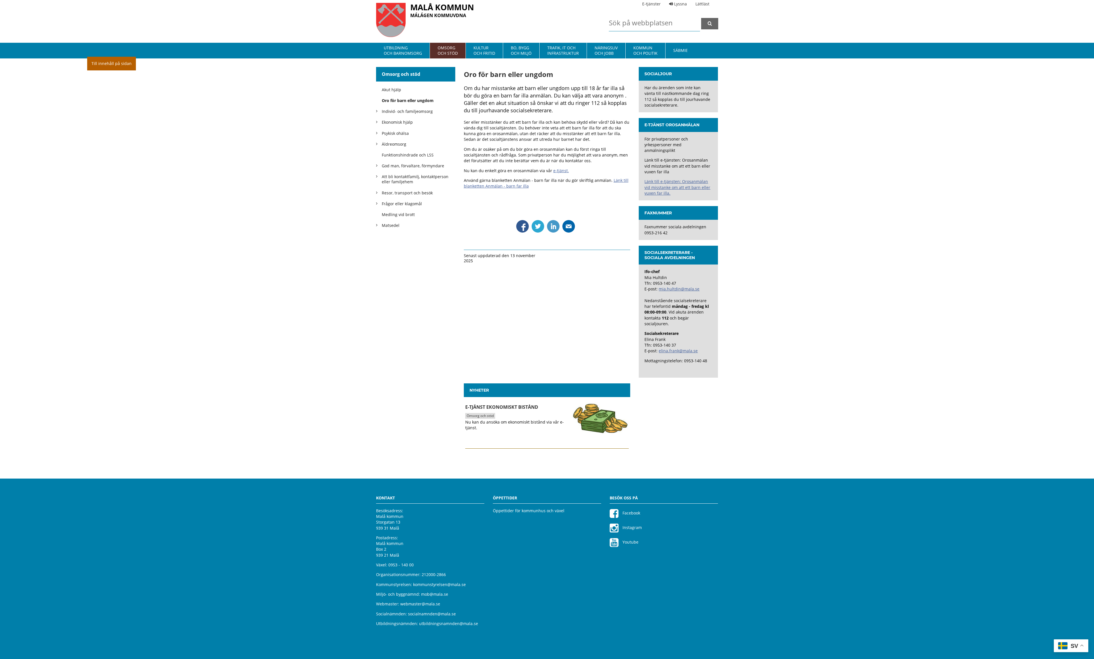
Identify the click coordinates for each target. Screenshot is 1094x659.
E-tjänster (651, 4)
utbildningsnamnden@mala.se (448, 623)
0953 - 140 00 (401, 565)
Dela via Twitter (538, 226)
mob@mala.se (434, 594)
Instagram (631, 527)
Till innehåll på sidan (111, 63)
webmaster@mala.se (420, 604)
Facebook (630, 513)
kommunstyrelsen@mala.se (439, 584)
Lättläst (702, 4)
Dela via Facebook (522, 226)
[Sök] (709, 23)
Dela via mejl (568, 226)
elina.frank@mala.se (678, 350)
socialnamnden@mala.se (432, 614)
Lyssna (680, 4)
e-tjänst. (561, 170)
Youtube (629, 542)
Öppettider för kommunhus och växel (528, 510)
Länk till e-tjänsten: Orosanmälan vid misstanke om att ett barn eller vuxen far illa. (677, 187)
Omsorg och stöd (401, 74)
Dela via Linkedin (553, 226)
